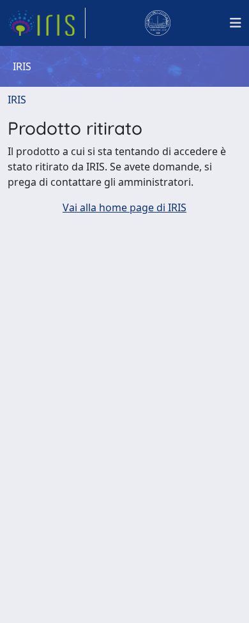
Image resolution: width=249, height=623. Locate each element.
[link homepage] (47, 23)
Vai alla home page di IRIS (124, 207)
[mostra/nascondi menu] (235, 23)
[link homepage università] (158, 23)
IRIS (17, 100)
